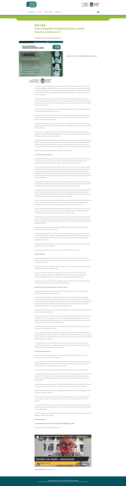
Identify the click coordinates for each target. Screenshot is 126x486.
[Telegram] (98, 12)
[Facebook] (35, 25)
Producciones (48, 12)
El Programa (31, 12)
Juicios (39, 12)
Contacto (58, 12)
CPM (73, 423)
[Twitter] (38, 25)
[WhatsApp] (42, 25)
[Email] (40, 25)
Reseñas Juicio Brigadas (44, 17)
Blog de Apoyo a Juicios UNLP (53, 427)
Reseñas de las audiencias (34, 17)
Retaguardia (66, 423)
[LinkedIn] (44, 25)
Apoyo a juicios (26, 17)
